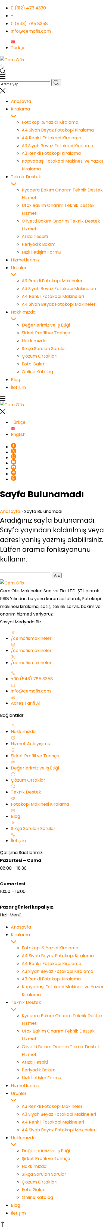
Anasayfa (10, 511)
